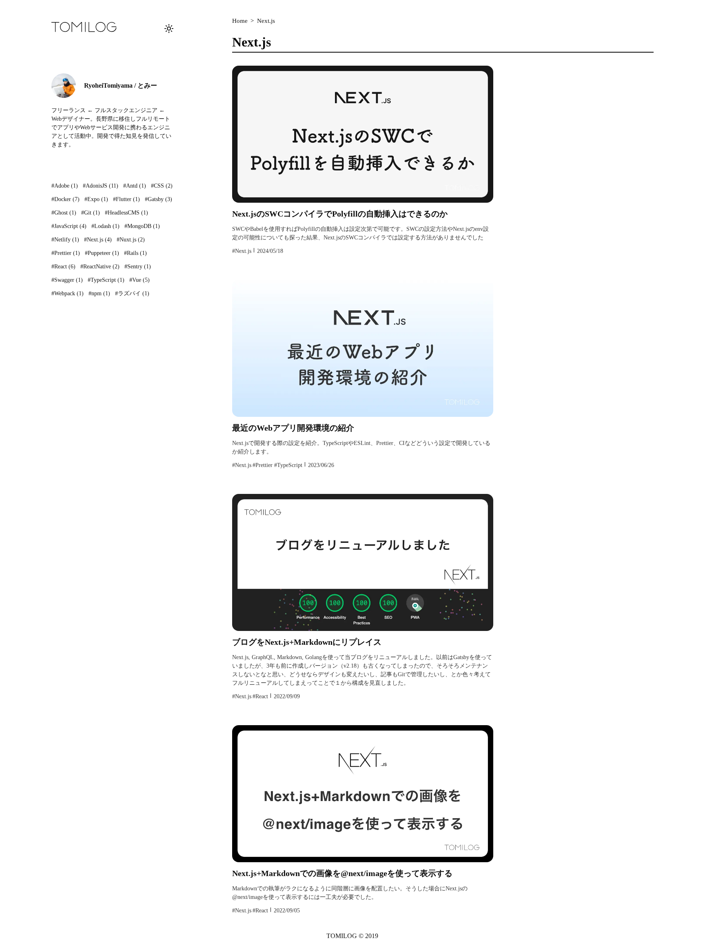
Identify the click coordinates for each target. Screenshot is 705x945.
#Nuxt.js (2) (131, 240)
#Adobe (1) (64, 186)
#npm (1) (99, 293)
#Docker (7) (65, 199)
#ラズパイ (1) (132, 293)
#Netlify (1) (65, 240)
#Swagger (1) (67, 280)
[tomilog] (84, 28)
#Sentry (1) (137, 266)
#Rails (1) (135, 253)
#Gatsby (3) (158, 199)
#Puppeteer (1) (102, 253)
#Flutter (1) (126, 199)
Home (240, 21)
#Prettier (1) (65, 253)
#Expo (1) (96, 199)
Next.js (266, 21)
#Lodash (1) (105, 226)
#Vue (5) (139, 280)
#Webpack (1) (67, 293)
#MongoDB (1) (142, 226)
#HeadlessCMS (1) (126, 213)
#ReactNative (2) (100, 266)
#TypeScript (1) (106, 280)
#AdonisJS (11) (100, 186)
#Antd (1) (134, 186)
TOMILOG (341, 935)
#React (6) (63, 266)
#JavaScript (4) (68, 226)
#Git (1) (90, 213)
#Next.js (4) (98, 240)
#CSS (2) (162, 186)
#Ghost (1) (63, 213)
